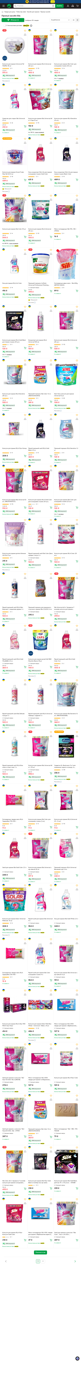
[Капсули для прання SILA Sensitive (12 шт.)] (66, 99)
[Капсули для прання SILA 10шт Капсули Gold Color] (14, 1213)
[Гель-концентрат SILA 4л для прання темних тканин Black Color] (66, 153)
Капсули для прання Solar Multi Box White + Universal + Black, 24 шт (39, 1024)
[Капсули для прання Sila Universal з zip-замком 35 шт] (40, 848)
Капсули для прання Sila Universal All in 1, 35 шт (40, 766)
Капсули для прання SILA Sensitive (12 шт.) (65, 119)
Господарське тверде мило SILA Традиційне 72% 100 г (12, 820)
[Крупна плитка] (73, 20)
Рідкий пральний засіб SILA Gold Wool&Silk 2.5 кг (12, 660)
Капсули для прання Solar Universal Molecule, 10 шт (13, 919)
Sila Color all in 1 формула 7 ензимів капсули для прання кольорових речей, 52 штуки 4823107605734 (13, 1182)
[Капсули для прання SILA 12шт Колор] (14, 429)
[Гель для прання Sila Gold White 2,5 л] (66, 899)
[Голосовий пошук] (53, 6)
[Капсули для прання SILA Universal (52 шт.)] (40, 45)
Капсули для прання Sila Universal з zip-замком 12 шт (65, 973)
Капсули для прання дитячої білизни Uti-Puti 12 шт (14, 554)
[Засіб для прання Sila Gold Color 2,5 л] (14, 848)
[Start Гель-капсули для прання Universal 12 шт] (66, 374)
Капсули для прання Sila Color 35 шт (14, 229)
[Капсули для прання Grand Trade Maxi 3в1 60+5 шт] (14, 153)
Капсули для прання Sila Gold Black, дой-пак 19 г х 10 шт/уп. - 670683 (65, 1181)
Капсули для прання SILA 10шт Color (66, 1078)
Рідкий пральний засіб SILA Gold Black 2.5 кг (38, 449)
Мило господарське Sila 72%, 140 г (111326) (65, 230)
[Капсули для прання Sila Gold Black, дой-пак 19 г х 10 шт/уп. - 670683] (66, 1161)
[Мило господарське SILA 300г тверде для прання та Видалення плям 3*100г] (40, 1058)
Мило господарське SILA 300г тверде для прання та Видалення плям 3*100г (38, 1079)
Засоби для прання (33, 12)
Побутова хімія (21, 12)
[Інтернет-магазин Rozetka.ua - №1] (9, 6)
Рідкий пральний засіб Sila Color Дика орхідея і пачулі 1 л (40, 554)
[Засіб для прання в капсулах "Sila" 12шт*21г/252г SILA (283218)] (14, 1058)
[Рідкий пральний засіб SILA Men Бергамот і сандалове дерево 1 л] (14, 588)
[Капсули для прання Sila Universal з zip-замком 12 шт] (66, 953)
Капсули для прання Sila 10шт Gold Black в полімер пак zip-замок (39, 1181)
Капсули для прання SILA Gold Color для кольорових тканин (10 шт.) (40, 500)
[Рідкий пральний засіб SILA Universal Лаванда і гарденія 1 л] (40, 694)
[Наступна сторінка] (75, 1261)
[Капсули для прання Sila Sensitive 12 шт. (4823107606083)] (66, 694)
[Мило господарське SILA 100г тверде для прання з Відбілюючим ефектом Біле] (40, 1213)
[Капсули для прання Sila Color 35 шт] (14, 210)
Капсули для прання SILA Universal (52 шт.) (39, 65)
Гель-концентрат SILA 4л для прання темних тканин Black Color (66, 173)
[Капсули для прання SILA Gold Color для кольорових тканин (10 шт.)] (40, 480)
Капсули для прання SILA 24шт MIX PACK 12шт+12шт (13, 1024)
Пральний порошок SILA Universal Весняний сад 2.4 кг (65, 868)
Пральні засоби (45, 12)
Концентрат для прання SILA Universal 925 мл (37, 341)
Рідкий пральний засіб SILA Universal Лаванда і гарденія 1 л (40, 714)
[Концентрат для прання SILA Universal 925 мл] (40, 321)
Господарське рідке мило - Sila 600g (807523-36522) (66, 284)
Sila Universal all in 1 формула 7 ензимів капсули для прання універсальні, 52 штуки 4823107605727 (64, 608)
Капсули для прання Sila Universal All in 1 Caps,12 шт (40, 119)
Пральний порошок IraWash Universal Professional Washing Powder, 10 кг (38, 284)
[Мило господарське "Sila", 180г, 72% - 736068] (66, 1109)
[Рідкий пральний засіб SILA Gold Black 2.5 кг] (40, 429)
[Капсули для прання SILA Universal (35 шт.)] (66, 321)
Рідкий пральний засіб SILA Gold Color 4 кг (64, 660)
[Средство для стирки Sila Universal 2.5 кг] (14, 99)
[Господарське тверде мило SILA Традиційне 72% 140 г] (14, 953)
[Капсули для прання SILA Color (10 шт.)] (66, 534)
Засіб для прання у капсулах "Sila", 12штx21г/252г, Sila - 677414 (13, 1130)
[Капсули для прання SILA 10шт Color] (66, 1058)
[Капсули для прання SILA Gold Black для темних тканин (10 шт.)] (14, 321)
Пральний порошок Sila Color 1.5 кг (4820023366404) (39, 394)
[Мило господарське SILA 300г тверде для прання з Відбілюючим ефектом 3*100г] (66, 1004)
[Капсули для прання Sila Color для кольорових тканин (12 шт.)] (66, 480)
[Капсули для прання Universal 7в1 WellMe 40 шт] (14, 45)
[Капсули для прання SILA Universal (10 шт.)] (40, 210)
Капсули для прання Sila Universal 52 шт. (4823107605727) (14, 500)
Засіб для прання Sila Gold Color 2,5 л (14, 867)
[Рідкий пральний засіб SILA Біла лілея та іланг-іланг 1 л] (14, 746)
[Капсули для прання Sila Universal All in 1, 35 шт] (40, 746)
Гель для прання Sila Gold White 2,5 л (66, 918)
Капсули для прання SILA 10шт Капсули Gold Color (12, 1233)
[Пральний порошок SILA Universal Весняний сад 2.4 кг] (66, 848)
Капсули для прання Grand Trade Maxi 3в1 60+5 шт (13, 173)
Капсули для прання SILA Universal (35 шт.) (65, 341)
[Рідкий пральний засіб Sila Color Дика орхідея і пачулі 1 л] (40, 534)
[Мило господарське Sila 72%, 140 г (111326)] (66, 210)
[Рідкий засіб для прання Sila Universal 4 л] (40, 899)
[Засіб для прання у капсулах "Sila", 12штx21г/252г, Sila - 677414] (14, 1109)
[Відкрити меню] (4, 6)
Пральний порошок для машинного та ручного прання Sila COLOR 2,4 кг (40, 608)
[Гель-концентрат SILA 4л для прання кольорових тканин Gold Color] (40, 153)
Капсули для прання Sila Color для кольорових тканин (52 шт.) (65, 65)
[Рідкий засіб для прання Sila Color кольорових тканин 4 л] (40, 953)
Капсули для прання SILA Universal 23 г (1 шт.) (65, 820)
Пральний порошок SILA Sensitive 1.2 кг (66, 449)
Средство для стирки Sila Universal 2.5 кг (13, 119)
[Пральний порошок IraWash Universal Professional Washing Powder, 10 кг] (40, 264)
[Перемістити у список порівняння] (25, 34)
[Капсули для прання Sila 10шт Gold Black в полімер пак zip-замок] (40, 1161)
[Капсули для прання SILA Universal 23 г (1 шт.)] (66, 800)
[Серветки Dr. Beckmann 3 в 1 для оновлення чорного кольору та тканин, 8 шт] (66, 746)
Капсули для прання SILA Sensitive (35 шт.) (13, 394)
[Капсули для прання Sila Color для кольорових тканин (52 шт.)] (66, 45)
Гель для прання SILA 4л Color (12, 283)
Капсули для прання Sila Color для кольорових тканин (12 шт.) (65, 500)
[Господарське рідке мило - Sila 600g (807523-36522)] (66, 264)
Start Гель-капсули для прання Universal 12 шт (64, 394)
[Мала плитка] (77, 20)
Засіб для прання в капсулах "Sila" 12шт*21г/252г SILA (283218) (13, 1078)
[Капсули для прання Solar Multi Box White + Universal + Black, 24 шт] (40, 1004)
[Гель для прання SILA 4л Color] (14, 264)
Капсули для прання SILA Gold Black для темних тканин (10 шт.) (14, 341)
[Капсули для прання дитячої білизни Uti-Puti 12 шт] (14, 534)
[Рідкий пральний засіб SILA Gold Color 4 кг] (66, 640)
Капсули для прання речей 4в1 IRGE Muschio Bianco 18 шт (39, 660)
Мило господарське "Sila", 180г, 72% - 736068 (66, 1130)
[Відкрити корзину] (77, 6)
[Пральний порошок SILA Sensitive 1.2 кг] (66, 429)
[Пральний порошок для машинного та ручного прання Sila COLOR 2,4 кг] (40, 588)
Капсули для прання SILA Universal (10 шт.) (39, 230)
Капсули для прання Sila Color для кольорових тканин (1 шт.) (39, 820)
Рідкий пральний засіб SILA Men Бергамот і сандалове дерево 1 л (12, 608)
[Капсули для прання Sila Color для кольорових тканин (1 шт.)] (40, 800)
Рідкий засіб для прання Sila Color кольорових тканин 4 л (39, 973)
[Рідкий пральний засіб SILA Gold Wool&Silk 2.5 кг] (14, 640)
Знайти (59, 6)
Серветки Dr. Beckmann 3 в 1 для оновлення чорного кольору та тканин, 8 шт (64, 766)
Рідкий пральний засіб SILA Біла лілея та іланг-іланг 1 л (12, 766)
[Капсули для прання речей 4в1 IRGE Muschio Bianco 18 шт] (40, 640)
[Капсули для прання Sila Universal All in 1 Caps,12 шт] (40, 99)
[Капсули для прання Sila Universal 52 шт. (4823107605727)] (14, 480)
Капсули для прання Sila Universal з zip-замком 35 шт (39, 868)
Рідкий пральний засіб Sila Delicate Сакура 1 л (13, 714)
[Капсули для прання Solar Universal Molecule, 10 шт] (14, 899)
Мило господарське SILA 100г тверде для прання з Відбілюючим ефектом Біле (40, 1234)
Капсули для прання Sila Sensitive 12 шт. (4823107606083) (66, 714)
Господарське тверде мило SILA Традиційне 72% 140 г (12, 973)
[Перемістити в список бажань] (25, 30)
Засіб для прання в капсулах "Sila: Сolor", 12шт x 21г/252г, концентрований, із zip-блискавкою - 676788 (66, 1234)
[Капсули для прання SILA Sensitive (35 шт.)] (14, 374)
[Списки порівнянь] (73, 6)
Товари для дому (9, 12)
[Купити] (25, 71)
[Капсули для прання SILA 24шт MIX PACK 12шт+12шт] (14, 1004)
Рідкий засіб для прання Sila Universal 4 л (40, 919)
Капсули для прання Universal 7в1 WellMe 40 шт (13, 65)
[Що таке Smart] (31, 26)
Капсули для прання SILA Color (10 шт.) (65, 554)
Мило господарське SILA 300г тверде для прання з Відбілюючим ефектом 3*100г (65, 1025)
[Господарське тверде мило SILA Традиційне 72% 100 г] (14, 800)
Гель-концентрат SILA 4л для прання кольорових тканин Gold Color (40, 173)
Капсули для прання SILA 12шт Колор (14, 448)
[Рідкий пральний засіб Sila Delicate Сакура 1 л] (14, 694)
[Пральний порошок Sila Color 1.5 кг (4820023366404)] (40, 374)
